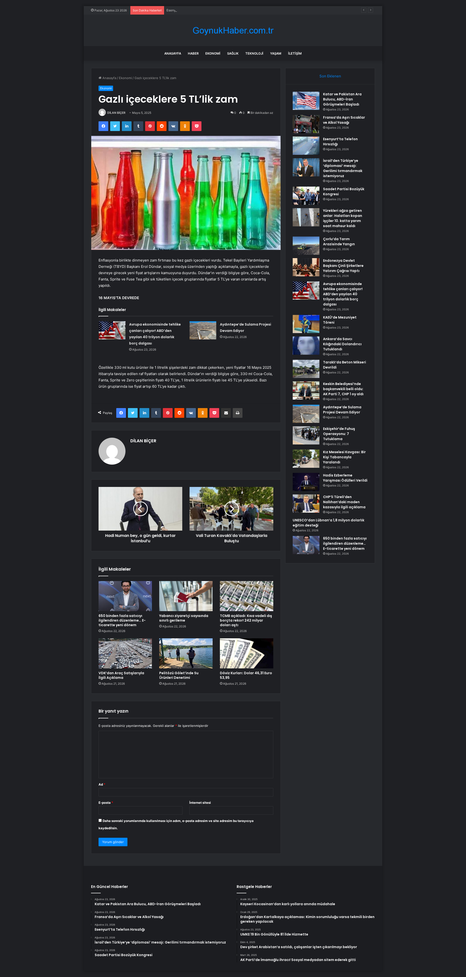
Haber (193, 53)
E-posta (106, 803)
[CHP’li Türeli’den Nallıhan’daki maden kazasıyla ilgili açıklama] (306, 503)
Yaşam (275, 53)
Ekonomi (212, 53)
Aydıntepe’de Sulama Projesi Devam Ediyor (342, 410)
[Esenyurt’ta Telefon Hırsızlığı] (306, 146)
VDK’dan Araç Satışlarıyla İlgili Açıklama (121, 675)
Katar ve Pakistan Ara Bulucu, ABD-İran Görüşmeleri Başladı (342, 99)
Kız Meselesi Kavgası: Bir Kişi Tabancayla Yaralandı (344, 457)
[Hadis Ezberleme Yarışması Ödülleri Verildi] (306, 482)
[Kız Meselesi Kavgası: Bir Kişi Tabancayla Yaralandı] (306, 459)
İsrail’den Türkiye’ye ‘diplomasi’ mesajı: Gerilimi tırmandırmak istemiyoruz (342, 168)
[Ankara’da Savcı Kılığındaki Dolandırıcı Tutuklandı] (306, 346)
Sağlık (233, 53)
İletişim (295, 53)
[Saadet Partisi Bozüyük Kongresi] (306, 196)
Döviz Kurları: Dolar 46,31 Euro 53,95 (246, 675)
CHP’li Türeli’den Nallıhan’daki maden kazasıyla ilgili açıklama (344, 501)
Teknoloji (254, 53)
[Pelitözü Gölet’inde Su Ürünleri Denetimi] (186, 653)
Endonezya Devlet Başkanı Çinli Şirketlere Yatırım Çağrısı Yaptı (343, 265)
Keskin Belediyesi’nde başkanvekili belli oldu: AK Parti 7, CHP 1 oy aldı (343, 388)
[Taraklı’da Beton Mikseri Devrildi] (306, 369)
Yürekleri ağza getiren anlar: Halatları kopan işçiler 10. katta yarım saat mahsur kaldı (342, 218)
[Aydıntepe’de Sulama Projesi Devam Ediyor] (203, 330)
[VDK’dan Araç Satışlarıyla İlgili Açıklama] (125, 653)
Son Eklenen (330, 76)
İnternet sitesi (200, 803)
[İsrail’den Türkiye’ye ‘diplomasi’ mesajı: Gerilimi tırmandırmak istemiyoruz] (306, 167)
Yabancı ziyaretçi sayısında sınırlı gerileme (183, 618)
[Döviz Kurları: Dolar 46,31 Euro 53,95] (246, 653)
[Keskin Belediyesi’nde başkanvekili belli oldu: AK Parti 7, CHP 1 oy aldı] (306, 390)
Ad (102, 784)
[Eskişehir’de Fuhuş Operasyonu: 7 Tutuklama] (306, 435)
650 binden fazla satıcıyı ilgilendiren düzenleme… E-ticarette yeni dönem (122, 620)
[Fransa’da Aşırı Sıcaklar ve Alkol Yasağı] (306, 124)
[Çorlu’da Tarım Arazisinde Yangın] (306, 246)
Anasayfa (172, 53)
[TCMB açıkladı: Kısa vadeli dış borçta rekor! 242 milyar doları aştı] (246, 596)
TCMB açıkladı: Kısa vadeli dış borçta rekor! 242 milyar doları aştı (246, 620)
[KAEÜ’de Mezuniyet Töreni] (306, 324)
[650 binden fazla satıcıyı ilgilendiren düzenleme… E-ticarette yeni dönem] (125, 596)
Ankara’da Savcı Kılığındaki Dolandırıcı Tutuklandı (342, 344)
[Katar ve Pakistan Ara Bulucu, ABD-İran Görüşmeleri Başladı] (306, 101)
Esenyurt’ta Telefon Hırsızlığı (187, 10)
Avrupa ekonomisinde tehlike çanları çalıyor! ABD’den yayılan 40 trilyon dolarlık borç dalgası (343, 294)
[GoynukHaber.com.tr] (233, 30)
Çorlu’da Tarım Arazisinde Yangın (339, 241)
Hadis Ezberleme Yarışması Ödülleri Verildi (345, 478)
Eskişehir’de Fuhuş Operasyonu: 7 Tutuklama (339, 433)
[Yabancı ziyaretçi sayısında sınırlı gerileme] (186, 596)
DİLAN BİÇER (116, 113)
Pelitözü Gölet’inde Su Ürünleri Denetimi (179, 675)
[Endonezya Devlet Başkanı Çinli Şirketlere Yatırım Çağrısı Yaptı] (306, 267)
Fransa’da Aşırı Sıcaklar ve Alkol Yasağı (344, 120)
